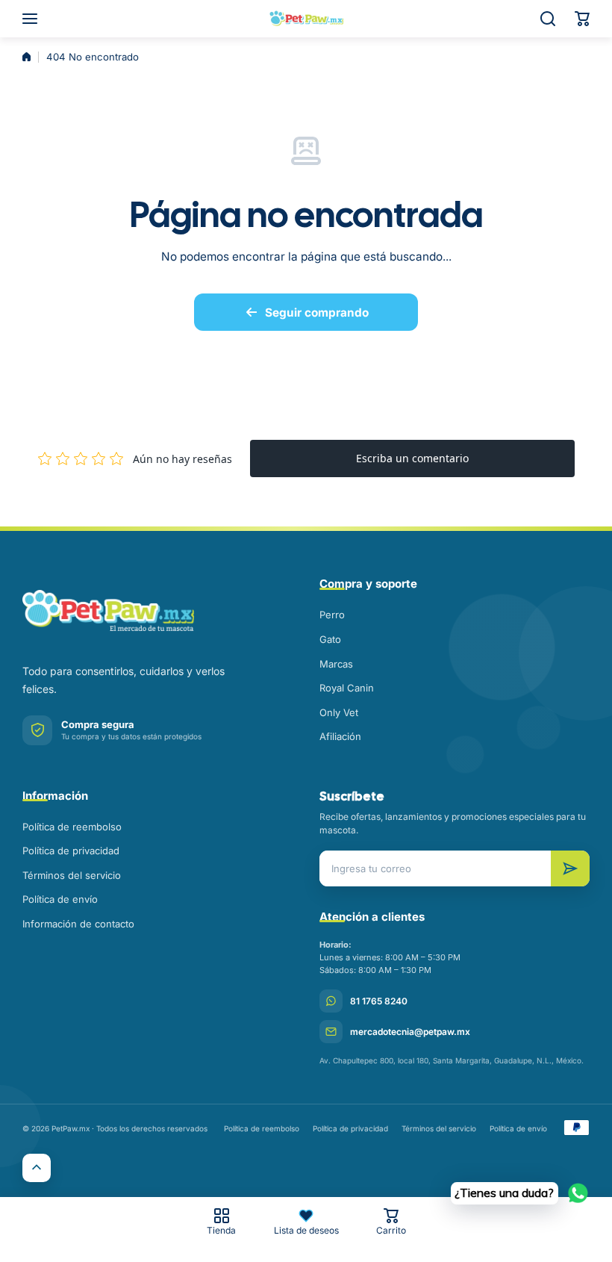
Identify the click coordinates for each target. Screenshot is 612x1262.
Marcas (336, 664)
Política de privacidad (70, 851)
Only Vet (338, 712)
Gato (330, 639)
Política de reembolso (72, 827)
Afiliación (340, 736)
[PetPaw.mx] (306, 18)
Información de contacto (78, 924)
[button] (582, 18)
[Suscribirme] (570, 868)
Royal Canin (346, 688)
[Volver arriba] (36, 1168)
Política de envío (60, 899)
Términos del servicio (71, 875)
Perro (332, 615)
